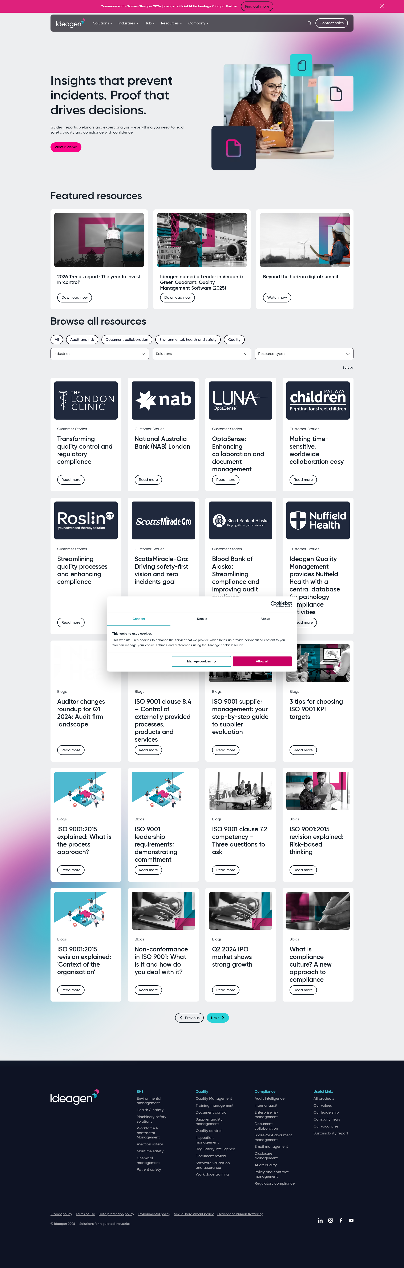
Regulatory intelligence (215, 1149)
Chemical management (148, 1160)
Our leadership (326, 1112)
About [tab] (265, 619)
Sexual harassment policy (194, 1214)
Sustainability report (331, 1133)
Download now (74, 297)
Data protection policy (116, 1214)
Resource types (271, 353)
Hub (148, 23)
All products (324, 1098)
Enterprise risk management (266, 1114)
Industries (126, 23)
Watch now (277, 297)
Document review (211, 1156)
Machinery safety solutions (151, 1119)
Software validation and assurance (213, 1165)
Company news (327, 1119)
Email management (271, 1146)
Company (196, 23)
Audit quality (266, 1165)
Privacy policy (61, 1214)
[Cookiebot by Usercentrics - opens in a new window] (273, 604)
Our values (323, 1105)
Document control (211, 1112)
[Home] (70, 22)
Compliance (265, 1091)
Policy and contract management (272, 1174)
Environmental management (149, 1100)
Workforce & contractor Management (148, 1133)
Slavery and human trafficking (240, 1214)
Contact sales (332, 23)
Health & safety (150, 1110)
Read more (70, 479)
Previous (192, 1017)
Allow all (262, 661)
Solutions (101, 23)
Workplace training (212, 1174)
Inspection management (207, 1140)
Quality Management (214, 1098)
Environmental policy (154, 1214)
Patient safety (149, 1169)
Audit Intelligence (269, 1098)
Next (215, 1017)
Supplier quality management (209, 1121)
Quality (202, 1091)
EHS (140, 1091)
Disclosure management (266, 1155)
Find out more (257, 6)
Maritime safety (150, 1151)
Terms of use (85, 1214)
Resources (170, 23)
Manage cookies (199, 661)
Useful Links (323, 1091)
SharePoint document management (273, 1137)
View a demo (66, 147)
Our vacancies (326, 1126)
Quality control (209, 1131)
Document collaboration (266, 1126)
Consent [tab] (139, 619)
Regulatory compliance (275, 1183)
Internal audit (266, 1105)
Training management (215, 1105)
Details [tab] (202, 619)
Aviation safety (150, 1144)
